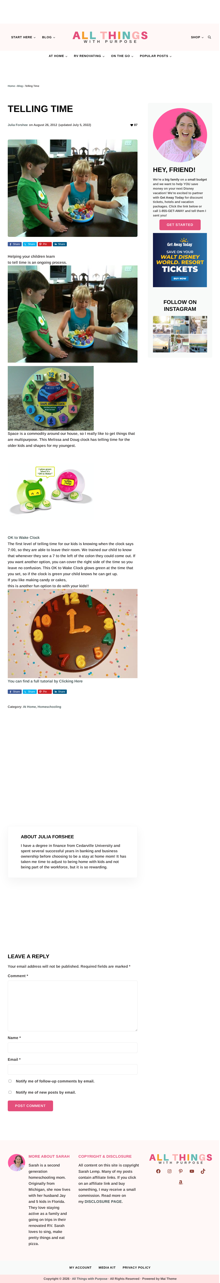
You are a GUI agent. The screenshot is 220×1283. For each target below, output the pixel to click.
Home (11, 85)
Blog (20, 85)
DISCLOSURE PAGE (103, 1201)
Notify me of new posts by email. (46, 1092)
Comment (18, 976)
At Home (29, 706)
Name (14, 1038)
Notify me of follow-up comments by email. (55, 1081)
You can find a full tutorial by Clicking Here (45, 681)
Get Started (180, 225)
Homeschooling (49, 706)
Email (14, 1059)
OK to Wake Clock (24, 537)
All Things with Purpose (89, 1278)
